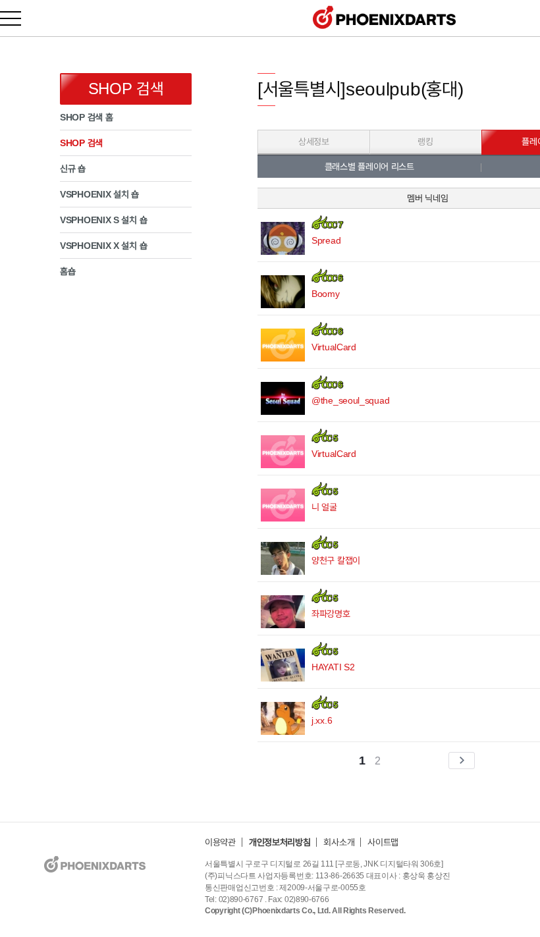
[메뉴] (18, 18)
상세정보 (313, 141)
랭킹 (425, 141)
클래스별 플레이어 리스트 (369, 166)
